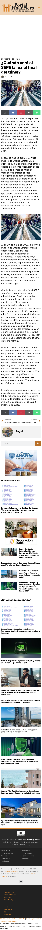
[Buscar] (38, 443)
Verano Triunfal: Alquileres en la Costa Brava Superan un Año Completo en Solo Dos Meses (20, 792)
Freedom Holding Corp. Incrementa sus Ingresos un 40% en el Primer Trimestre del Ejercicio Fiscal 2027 (29, 587)
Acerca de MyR (25, 845)
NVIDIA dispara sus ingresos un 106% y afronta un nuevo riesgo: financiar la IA (21, 662)
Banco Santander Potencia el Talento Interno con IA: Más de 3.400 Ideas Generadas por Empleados (29, 553)
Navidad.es (5, 856)
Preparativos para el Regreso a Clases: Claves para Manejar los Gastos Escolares (20, 564)
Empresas (5, 59)
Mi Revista (25, 858)
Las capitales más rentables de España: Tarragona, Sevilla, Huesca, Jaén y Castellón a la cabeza (20, 510)
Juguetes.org (5, 858)
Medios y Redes (33, 839)
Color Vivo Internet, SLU (12, 871)
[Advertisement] (21, 35)
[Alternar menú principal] (39, 7)
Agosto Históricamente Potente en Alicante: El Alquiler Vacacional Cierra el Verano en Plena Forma (20, 823)
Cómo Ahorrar (27, 853)
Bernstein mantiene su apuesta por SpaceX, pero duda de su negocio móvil (29, 574)
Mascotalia (26, 850)
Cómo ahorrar (9, 912)
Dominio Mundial (7, 853)
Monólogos (5, 861)
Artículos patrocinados (11, 842)
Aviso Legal (30, 919)
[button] (21, 881)
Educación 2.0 (6, 850)
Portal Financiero (28, 856)
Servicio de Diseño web (29, 842)
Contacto (15, 845)
